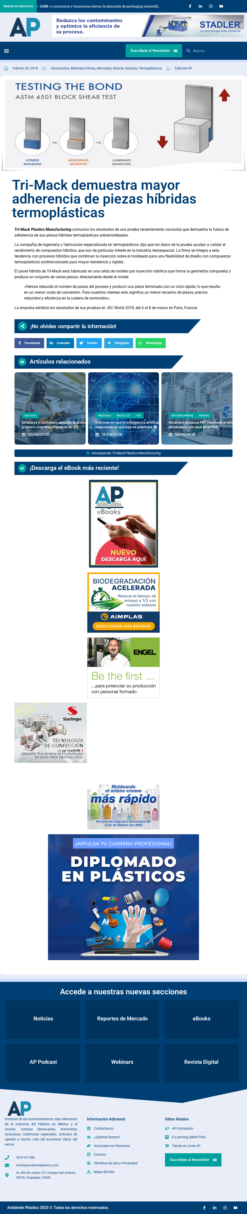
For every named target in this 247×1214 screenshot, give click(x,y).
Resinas (204, 415)
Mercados (104, 68)
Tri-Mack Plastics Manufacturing (136, 453)
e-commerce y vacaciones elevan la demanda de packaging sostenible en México (102, 6)
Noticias (131, 68)
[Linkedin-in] (200, 6)
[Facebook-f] (190, 6)
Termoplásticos (150, 68)
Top (138, 415)
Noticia (118, 68)
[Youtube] (221, 6)
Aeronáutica (60, 68)
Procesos (104, 415)
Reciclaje (123, 415)
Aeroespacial (101, 453)
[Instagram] (211, 6)
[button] (6, 51)
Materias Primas (83, 68)
